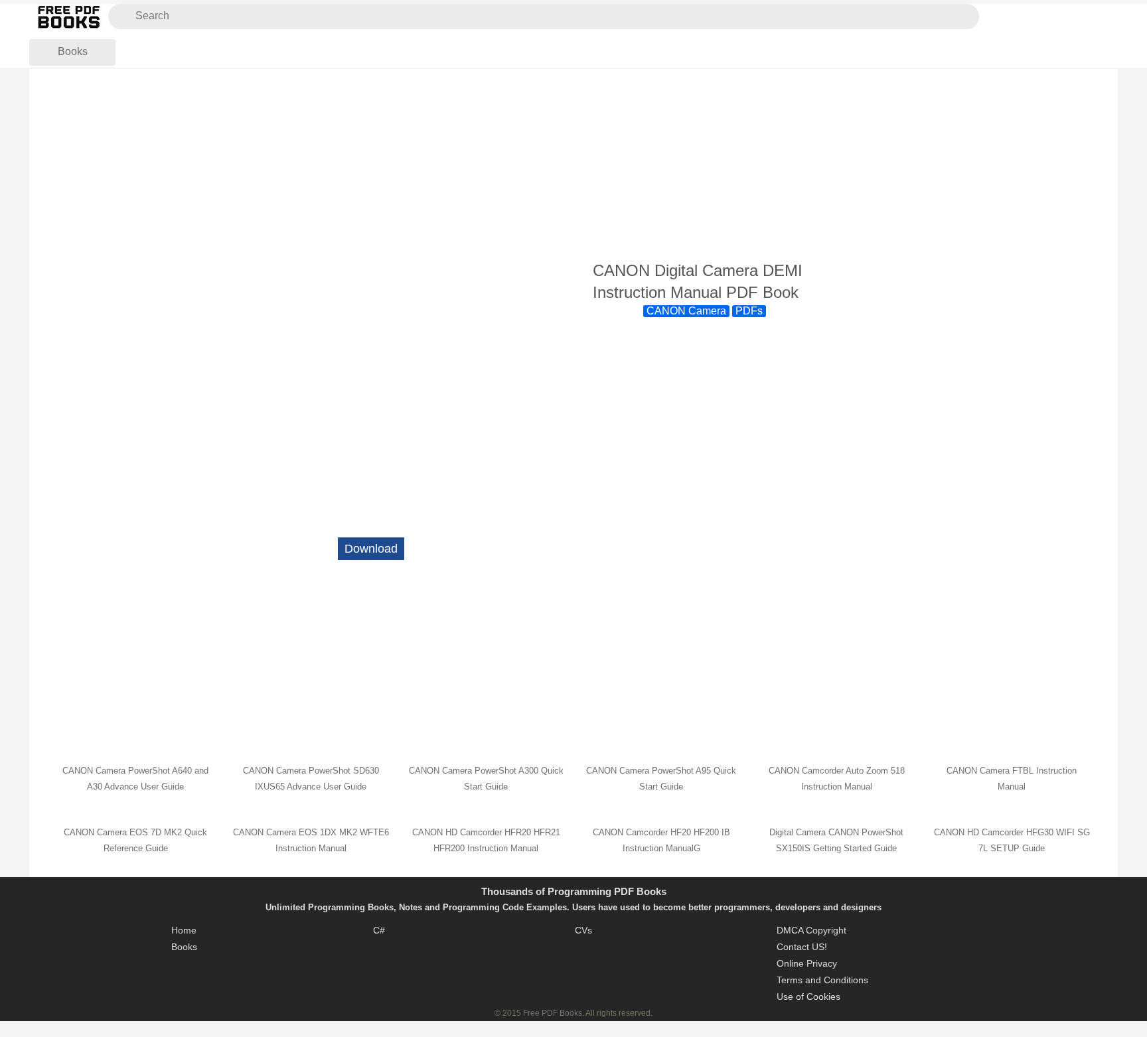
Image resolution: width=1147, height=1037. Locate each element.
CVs (583, 930)
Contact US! (802, 946)
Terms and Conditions (822, 980)
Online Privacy (807, 963)
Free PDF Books (552, 1013)
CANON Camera (686, 310)
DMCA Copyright (811, 930)
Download (371, 548)
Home (183, 930)
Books (73, 51)
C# (379, 930)
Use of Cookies (808, 996)
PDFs (749, 310)
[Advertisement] (573, 165)
